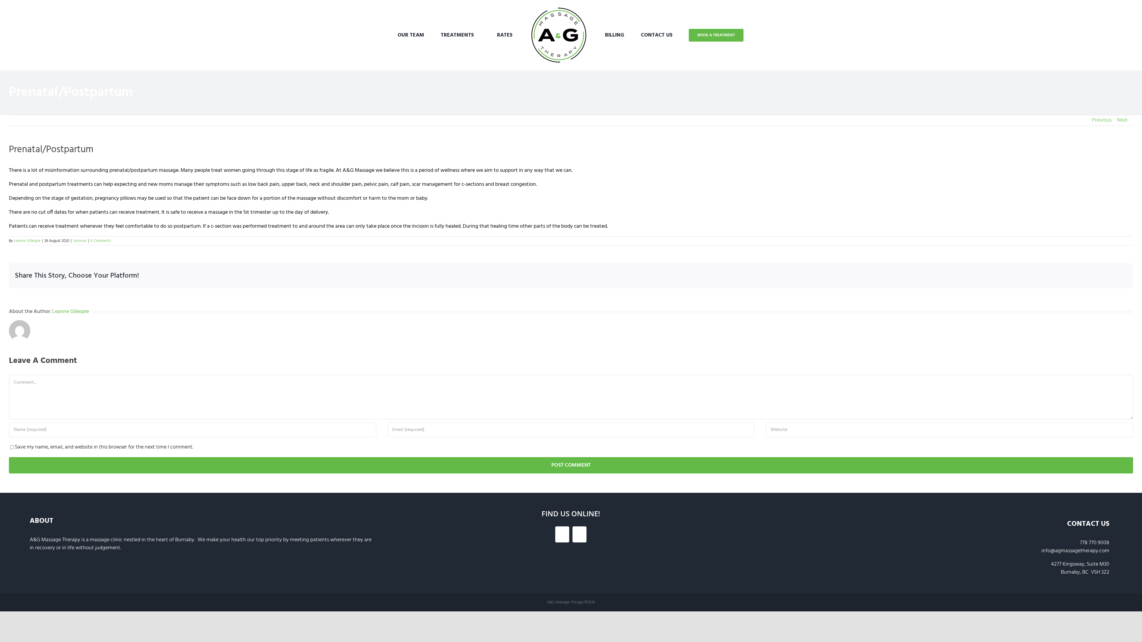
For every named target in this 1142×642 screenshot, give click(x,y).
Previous (1101, 120)
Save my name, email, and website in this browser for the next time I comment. (104, 447)
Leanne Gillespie (27, 241)
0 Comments (100, 241)
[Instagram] (579, 534)
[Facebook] (562, 534)
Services (80, 241)
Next (1122, 120)
